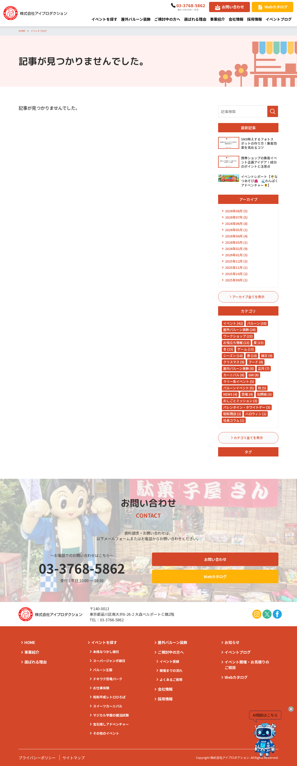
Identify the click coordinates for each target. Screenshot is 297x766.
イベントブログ (279, 19)
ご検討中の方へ (167, 19)
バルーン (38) (257, 323)
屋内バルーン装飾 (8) (238, 368)
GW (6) (254, 375)
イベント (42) (233, 323)
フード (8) (256, 362)
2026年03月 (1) (236, 242)
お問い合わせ (233, 7)
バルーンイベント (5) (238, 388)
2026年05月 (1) (236, 229)
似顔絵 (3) (264, 394)
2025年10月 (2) (236, 273)
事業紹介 (217, 19)
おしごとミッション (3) (240, 400)
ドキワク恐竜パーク (107, 678)
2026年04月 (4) (236, 236)
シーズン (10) (233, 355)
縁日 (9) (266, 355)
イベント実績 (169, 661)
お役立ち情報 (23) (236, 342)
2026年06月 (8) (236, 223)
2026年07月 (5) (236, 217)
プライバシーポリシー (37, 757)
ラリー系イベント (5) (238, 381)
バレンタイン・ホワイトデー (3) (246, 407)
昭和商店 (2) (232, 413)
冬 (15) (228, 349)
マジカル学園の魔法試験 (111, 715)
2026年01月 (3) (236, 255)
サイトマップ (73, 757)
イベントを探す (104, 19)
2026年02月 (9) (236, 248)
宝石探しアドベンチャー (111, 724)
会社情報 (236, 19)
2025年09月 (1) (236, 280)
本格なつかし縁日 (106, 651)
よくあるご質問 (171, 679)
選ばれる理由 (195, 19)
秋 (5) (262, 388)
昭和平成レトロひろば (109, 697)
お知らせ (232, 642)
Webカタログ (276, 7)
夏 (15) (259, 342)
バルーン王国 (102, 669)
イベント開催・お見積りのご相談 (247, 664)
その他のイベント (106, 733)
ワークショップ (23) (238, 336)
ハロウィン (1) (255, 413)
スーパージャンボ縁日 (109, 660)
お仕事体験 (101, 688)
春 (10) (252, 355)
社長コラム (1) (233, 420)
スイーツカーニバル (107, 706)
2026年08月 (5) (236, 211)
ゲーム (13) (245, 349)
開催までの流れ (171, 670)
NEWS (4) (230, 394)
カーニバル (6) (233, 375)
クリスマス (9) (233, 362)
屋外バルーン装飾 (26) (239, 329)
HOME (29, 642)
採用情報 (254, 19)
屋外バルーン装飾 (136, 19)
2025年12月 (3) (236, 261)
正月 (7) (263, 368)
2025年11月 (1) (236, 267)
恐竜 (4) (247, 394)
